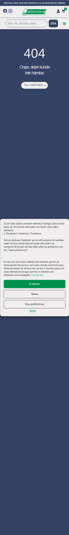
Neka (34, 294)
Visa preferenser (35, 304)
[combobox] (26, 23)
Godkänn (34, 283)
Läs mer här (37, 275)
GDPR (32, 311)
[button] (64, 23)
